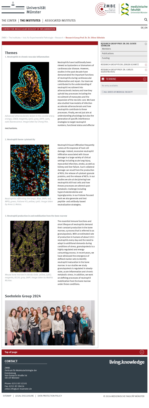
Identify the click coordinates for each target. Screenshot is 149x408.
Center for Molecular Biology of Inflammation (28, 29)
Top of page (11, 352)
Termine (110, 79)
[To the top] (111, 399)
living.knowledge (126, 362)
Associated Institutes (60, 20)
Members (106, 49)
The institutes (30, 20)
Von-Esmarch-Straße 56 (16, 375)
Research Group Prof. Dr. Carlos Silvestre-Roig (117, 71)
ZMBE (4, 38)
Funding (106, 58)
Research (59, 38)
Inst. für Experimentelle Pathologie (38, 38)
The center (9, 20)
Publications (108, 54)
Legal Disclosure (24, 396)
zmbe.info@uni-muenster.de (18, 389)
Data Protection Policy (50, 396)
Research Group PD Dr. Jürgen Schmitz (120, 65)
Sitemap (7, 396)
